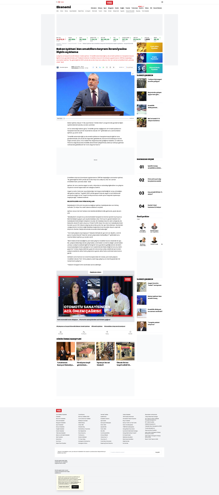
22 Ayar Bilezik (104, 435)
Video (147, 8)
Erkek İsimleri (126, 441)
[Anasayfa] (59, 410)
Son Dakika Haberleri (61, 414)
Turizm (100, 11)
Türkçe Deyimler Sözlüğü (151, 416)
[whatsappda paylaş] (103, 67)
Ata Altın (103, 431)
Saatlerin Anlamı (105, 418)
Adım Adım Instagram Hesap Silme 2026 (152, 436)
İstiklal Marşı (81, 422)
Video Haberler (126, 414)
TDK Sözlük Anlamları (128, 416)
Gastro (141, 8)
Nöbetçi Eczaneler (83, 420)
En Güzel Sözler (127, 435)
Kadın (117, 8)
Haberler (58, 43)
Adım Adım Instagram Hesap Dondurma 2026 (152, 433)
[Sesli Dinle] (64, 118)
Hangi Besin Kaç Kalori (129, 429)
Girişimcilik (116, 11)
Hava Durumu (82, 433)
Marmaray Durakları (128, 439)
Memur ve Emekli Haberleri (62, 435)
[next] (133, 354)
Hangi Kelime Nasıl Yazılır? (129, 433)
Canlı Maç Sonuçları (106, 441)
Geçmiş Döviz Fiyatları (151, 430)
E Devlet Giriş (81, 427)
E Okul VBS (81, 425)
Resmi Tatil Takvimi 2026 (151, 439)
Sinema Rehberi (82, 437)
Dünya (100, 8)
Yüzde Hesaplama (150, 428)
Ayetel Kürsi (103, 416)
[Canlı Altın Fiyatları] (150, 47)
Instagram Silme (82, 443)
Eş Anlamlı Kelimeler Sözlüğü (130, 431)
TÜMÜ (138, 219)
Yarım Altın (103, 429)
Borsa (66, 11)
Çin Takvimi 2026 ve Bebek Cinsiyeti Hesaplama (152, 419)
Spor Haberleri (59, 425)
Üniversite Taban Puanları (129, 418)
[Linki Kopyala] (113, 67)
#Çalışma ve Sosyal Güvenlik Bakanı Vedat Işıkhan (73, 326)
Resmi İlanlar (157, 8)
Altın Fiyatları (59, 437)
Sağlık (122, 8)
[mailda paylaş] (106, 67)
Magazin (111, 8)
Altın (57, 11)
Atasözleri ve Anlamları (151, 414)
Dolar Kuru (58, 439)
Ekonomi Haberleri (60, 418)
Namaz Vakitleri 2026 (83, 416)
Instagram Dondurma (84, 441)
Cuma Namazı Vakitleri (84, 418)
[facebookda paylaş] (93, 67)
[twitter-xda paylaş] (96, 67)
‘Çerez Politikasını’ (74, 482)
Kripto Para (81, 11)
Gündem (94, 8)
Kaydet (158, 452)
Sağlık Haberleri (60, 429)
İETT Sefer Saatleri (149, 422)
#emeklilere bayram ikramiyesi (114, 326)
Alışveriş (138, 11)
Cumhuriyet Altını (105, 433)
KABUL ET (75, 487)
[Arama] (57, 2)
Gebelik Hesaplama (150, 424)
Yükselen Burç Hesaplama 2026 (153, 426)
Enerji (105, 11)
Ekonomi (63, 7)
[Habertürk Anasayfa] (109, 2)
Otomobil (94, 11)
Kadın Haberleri (60, 431)
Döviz (61, 11)
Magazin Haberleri (61, 422)
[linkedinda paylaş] (100, 67)
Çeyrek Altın (104, 427)
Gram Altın (103, 425)
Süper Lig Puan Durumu (107, 443)
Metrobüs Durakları (128, 437)
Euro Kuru (58, 441)
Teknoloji (134, 8)
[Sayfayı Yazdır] (110, 67)
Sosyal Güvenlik (130, 11)
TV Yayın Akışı (81, 439)
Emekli (79, 43)
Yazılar (128, 8)
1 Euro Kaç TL (104, 439)
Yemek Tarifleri (104, 414)
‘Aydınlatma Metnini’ (63, 483)
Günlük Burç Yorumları (84, 429)
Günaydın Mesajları (106, 422)
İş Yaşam (87, 11)
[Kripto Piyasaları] (150, 58)
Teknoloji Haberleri (60, 433)
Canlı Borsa (81, 414)
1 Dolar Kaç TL (104, 437)
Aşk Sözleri (103, 420)
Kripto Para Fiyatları (61, 443)
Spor (105, 8)
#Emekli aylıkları (97, 326)
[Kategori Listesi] (162, 2)
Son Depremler (82, 431)
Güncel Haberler (60, 420)
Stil (151, 8)
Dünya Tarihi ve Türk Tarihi (129, 422)
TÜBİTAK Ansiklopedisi (128, 427)
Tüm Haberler (145, 11)
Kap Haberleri (73, 11)
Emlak (109, 11)
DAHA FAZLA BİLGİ (64, 487)
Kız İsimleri (125, 443)
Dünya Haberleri (60, 427)
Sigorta (122, 11)
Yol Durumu (81, 435)
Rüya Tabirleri (126, 420)
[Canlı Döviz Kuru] (150, 68)
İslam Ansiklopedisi (128, 425)
